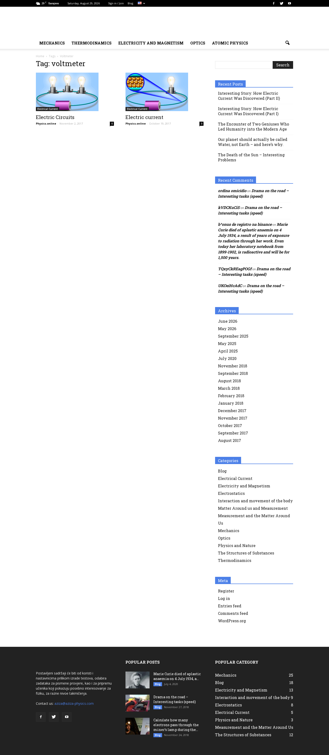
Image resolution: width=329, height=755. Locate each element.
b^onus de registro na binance (245, 224)
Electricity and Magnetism (244, 485)
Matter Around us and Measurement (253, 508)
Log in (224, 598)
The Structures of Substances (246, 552)
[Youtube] (289, 3)
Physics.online (46, 123)
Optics (197, 42)
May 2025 (227, 343)
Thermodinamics (92, 42)
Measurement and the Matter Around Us (254, 727)
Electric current (144, 117)
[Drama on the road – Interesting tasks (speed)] (137, 703)
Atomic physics (230, 42)
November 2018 (232, 365)
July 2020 (227, 358)
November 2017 (232, 418)
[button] (287, 43)
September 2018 (233, 373)
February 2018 (231, 395)
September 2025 (233, 336)
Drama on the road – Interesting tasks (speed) (174, 699)
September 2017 (233, 432)
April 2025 (228, 350)
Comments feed (233, 613)
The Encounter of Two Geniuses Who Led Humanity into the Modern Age (253, 126)
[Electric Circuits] (75, 92)
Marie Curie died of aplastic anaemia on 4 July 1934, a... (177, 676)
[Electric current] (164, 92)
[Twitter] (281, 3)
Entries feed (229, 605)
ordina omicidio (232, 190)
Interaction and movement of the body (255, 500)
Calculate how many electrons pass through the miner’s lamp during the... (176, 725)
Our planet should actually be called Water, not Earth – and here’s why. (252, 142)
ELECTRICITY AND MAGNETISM (151, 42)
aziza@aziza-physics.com (74, 703)
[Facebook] (273, 3)
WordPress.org (232, 620)
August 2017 (229, 440)
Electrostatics (231, 493)
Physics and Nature (237, 545)
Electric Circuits (55, 117)
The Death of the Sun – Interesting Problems (251, 157)
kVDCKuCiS (229, 207)
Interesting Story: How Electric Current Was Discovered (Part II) (249, 96)
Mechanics (228, 530)
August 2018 (229, 380)
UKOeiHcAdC (230, 285)
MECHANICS (52, 42)
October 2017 (230, 425)
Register (226, 590)
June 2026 (227, 321)
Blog (130, 3)
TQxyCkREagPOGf (234, 268)
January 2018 (230, 403)
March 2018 (229, 388)
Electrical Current (47, 109)
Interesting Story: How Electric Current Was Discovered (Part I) (248, 111)
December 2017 (232, 410)
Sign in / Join (116, 3)
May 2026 (227, 328)
